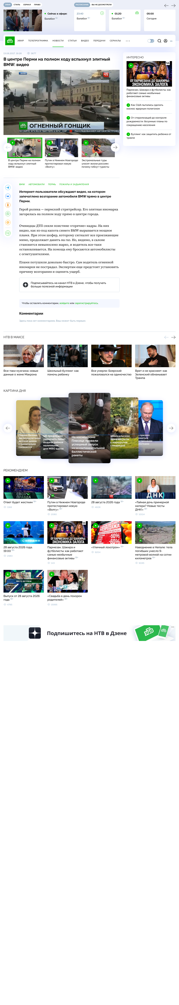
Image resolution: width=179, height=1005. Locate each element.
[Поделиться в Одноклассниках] (7, 205)
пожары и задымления (74, 184)
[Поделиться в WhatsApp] (7, 213)
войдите (64, 303)
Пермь (52, 184)
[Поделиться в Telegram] (7, 187)
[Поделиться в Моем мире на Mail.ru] (7, 222)
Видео (85, 40)
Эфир (20, 40)
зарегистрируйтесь (86, 303)
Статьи (72, 40)
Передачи (99, 40)
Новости (58, 40)
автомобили (36, 184)
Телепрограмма (38, 40)
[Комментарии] (7, 233)
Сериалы (115, 40)
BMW (22, 184)
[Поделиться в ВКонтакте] (7, 196)
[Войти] (165, 41)
